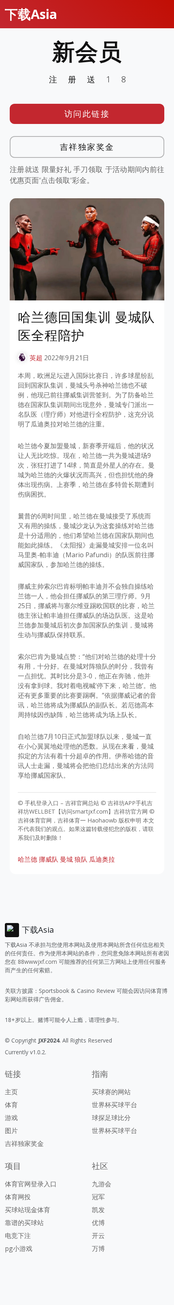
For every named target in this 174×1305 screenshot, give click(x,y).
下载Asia (31, 14)
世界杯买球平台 (114, 1104)
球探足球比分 (111, 1117)
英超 (36, 357)
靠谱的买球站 (24, 1222)
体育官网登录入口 (31, 1183)
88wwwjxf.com (37, 961)
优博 (98, 1222)
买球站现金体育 (27, 1209)
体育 (11, 1104)
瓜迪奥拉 (102, 859)
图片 (11, 1130)
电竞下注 (18, 1235)
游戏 (11, 1117)
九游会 (101, 1183)
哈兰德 (27, 859)
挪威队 (48, 859)
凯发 (98, 1209)
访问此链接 (87, 113)
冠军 (98, 1196)
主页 (11, 1091)
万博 (98, 1248)
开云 (98, 1235)
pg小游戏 (18, 1248)
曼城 (66, 859)
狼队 (80, 859)
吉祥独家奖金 (87, 146)
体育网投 (18, 1196)
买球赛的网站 (111, 1091)
